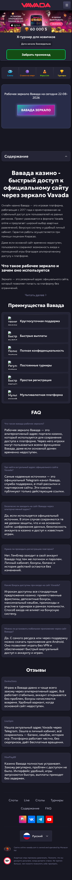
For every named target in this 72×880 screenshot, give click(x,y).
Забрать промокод (36, 54)
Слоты (13, 800)
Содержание (30, 808)
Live (27, 800)
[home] (36, 5)
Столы (40, 800)
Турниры (57, 800)
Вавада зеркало (36, 110)
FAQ (48, 808)
